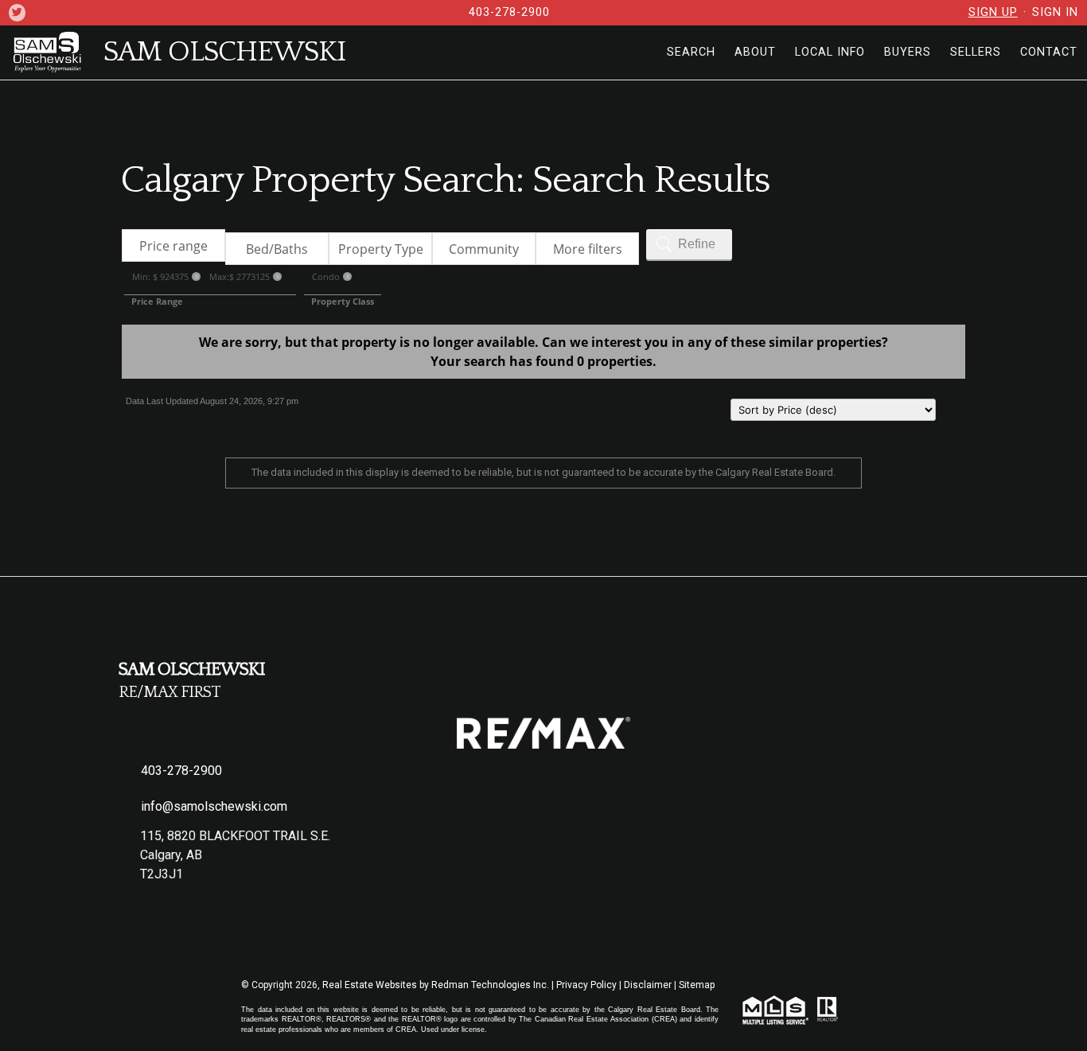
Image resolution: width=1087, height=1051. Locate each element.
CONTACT (1048, 52)
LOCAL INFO (830, 52)
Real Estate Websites (370, 985)
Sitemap (697, 985)
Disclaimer (648, 985)
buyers (907, 52)
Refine (696, 244)
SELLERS (975, 52)
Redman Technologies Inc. (491, 985)
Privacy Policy (586, 985)
